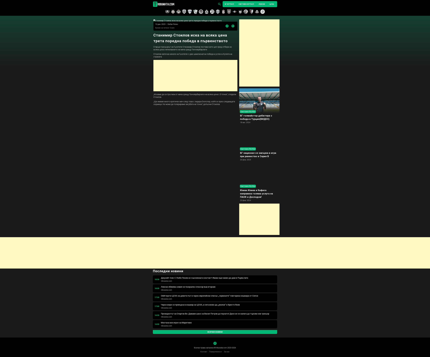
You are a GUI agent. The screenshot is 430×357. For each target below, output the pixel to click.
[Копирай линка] (233, 26)
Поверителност (215, 352)
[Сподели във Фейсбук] (227, 26)
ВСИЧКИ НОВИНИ (215, 332)
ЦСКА (272, 4)
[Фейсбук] (215, 343)
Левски (262, 4)
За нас (227, 352)
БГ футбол (229, 4)
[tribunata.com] (164, 4)
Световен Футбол (246, 4)
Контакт (203, 352)
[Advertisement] (195, 75)
